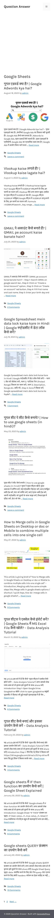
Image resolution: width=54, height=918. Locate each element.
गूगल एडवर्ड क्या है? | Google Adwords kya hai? (23, 86)
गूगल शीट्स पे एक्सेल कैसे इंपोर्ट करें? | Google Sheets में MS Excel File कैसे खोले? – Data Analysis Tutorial (26, 625)
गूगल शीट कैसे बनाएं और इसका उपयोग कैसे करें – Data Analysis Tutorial (26, 725)
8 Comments (13, 833)
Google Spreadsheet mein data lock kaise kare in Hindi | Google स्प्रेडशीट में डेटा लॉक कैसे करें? (27, 325)
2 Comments (13, 307)
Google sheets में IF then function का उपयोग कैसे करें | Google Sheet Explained (24, 786)
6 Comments (13, 709)
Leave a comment (15, 156)
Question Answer (17, 6)
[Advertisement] (27, 39)
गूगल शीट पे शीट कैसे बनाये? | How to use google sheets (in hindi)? (26, 422)
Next (13, 901)
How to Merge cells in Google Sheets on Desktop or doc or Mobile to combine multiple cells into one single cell (27, 528)
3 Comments (13, 770)
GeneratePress (43, 914)
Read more (34, 145)
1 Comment (12, 405)
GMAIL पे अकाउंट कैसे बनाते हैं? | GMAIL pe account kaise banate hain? (25, 232)
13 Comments (13, 890)
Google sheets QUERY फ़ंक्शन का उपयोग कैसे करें (25, 848)
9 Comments (13, 607)
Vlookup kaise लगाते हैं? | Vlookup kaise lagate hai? (24, 170)
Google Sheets (14, 152)
